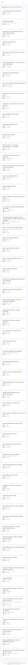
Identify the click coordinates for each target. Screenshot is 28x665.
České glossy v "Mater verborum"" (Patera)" (14, 52)
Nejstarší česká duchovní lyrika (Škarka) (12, 289)
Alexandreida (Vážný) (8, 21)
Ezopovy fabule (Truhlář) (9, 134)
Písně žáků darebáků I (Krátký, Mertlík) (12, 351)
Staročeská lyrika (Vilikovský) (10, 475)
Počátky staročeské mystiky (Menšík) (12, 372)
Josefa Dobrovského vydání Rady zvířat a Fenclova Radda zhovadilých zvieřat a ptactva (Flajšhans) (14, 218)
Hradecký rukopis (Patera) (9, 186)
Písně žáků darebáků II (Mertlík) (10, 361)
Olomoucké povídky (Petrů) (9, 341)
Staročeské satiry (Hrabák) (9, 495)
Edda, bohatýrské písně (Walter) (11, 114)
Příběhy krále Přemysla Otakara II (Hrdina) (13, 382)
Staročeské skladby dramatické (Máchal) (13, 516)
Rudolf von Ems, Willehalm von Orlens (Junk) (14, 413)
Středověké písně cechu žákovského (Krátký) (14, 547)
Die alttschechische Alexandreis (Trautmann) (14, 83)
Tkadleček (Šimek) (7, 578)
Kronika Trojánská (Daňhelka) (10, 268)
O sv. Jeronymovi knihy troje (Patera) (12, 330)
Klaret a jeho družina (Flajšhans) (11, 238)
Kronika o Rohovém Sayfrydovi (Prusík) (12, 258)
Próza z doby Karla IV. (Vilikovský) (11, 403)
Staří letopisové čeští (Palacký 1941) (12, 444)
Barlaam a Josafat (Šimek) (9, 42)
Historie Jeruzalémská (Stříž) (10, 176)
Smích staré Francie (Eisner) (10, 433)
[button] (23, 2)
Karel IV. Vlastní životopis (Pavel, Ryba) (12, 227)
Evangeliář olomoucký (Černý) (10, 124)
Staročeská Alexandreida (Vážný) (11, 454)
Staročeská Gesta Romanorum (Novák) (12, 464)
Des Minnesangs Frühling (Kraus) (11, 73)
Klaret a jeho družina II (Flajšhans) (11, 248)
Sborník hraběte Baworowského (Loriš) (12, 423)
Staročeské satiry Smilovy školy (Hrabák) (13, 506)
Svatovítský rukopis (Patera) (10, 557)
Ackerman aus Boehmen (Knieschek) (12, 11)
